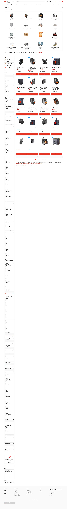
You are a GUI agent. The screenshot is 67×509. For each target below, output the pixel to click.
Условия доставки (28, 491)
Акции (5, 468)
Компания (16, 488)
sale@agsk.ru (52, 493)
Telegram (31, 499)
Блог (40, 490)
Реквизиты (15, 493)
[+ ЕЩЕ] (61, 4)
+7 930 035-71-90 (48, 1)
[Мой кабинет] (52, 1)
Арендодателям (16, 492)
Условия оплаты (28, 490)
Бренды (5, 493)
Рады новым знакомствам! (8, 471)
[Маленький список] (55, 55)
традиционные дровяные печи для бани (21, 163)
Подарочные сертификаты (29, 494)
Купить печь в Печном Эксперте (20, 165)
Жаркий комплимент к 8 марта (8, 474)
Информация (28, 488)
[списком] (61, 55)
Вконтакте (29, 499)
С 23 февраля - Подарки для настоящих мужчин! (8, 477)
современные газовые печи (30, 163)
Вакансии (15, 491)
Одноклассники (35, 499)
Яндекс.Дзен (37, 499)
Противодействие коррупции (29, 493)
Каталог (5, 488)
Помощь (41, 488)
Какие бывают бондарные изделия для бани (9, 483)
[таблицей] (62, 55)
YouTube (33, 499)
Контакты (15, 490)
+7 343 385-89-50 (52, 492)
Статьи (5, 480)
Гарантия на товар (28, 492)
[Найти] (43, 1)
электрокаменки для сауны (38, 163)
